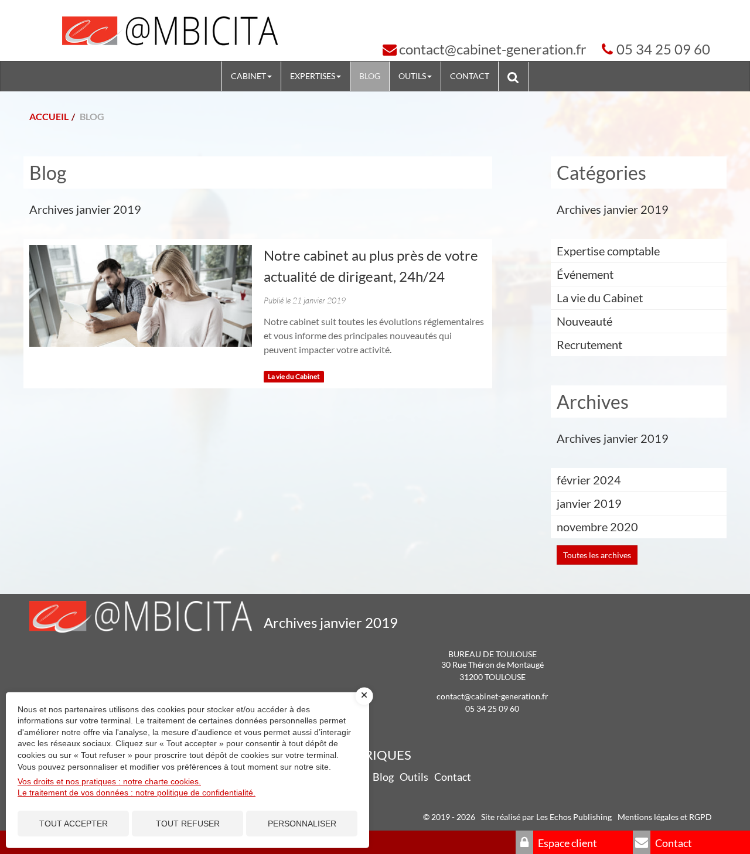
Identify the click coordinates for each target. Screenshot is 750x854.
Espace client (566, 842)
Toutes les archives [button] (597, 555)
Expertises (312, 76)
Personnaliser (302, 823)
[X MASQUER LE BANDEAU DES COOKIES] (364, 695)
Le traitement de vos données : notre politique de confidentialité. (136, 792)
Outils (412, 76)
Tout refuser (188, 823)
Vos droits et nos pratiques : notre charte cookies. (109, 781)
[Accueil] (170, 31)
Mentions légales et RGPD (665, 817)
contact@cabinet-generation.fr (493, 48)
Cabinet (248, 76)
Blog (369, 76)
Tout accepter (73, 823)
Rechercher (518, 76)
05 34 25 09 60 (663, 48)
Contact (469, 76)
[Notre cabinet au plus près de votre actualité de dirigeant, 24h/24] (140, 296)
